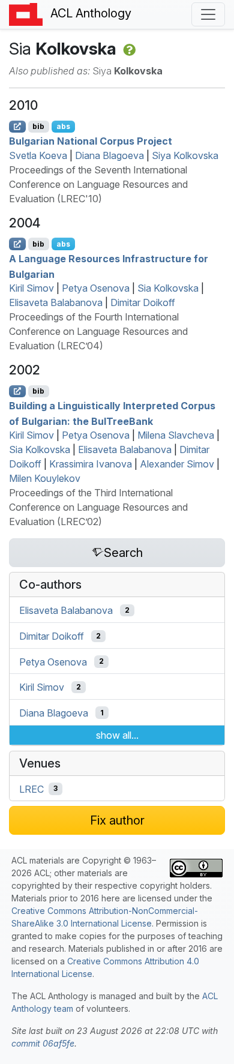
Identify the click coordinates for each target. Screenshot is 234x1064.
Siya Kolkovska (185, 155)
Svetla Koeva (38, 155)
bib (38, 126)
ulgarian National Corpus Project (90, 141)
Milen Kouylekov (44, 478)
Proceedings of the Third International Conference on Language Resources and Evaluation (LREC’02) (98, 507)
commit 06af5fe (42, 1043)
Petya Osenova (96, 288)
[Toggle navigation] (208, 14)
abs (63, 126)
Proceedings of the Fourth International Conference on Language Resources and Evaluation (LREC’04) (98, 331)
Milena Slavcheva (175, 435)
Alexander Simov (177, 464)
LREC (31, 789)
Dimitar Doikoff (142, 302)
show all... (117, 735)
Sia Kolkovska (168, 288)
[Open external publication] (17, 127)
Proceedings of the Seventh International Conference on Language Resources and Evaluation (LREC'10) (98, 184)
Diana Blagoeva (109, 155)
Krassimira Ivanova (90, 464)
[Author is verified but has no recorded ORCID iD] (128, 48)
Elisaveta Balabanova (56, 302)
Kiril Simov (31, 288)
